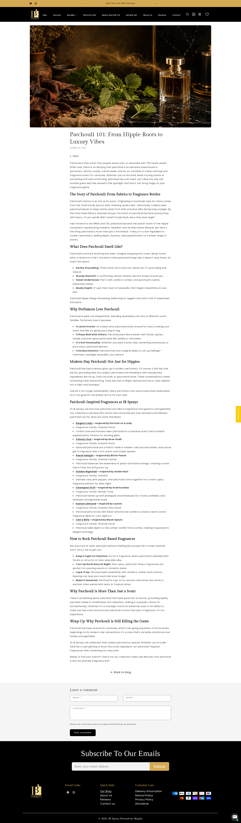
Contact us (107, 803)
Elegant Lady (84, 423)
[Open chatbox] (235, 817)
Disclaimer (142, 803)
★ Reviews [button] (238, 414)
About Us (106, 795)
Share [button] (76, 156)
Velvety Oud (84, 439)
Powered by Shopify (131, 818)
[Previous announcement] (85, 3)
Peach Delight (85, 455)
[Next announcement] (156, 3)
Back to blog (122, 672)
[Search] (187, 14)
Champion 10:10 (85, 487)
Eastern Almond (86, 503)
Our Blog (105, 791)
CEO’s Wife (82, 519)
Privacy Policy (144, 799)
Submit (159, 766)
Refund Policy (144, 795)
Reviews (105, 799)
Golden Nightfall (86, 471)
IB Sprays (114, 818)
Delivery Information (148, 791)
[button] (72, 15)
